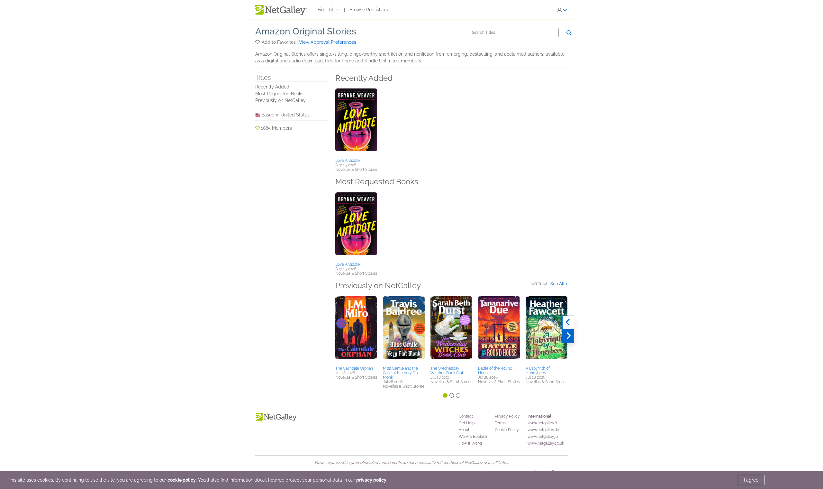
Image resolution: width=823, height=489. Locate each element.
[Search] (569, 32)
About (464, 430)
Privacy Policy (507, 416)
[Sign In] (562, 10)
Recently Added (272, 86)
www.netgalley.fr (542, 423)
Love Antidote (347, 160)
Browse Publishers (368, 9)
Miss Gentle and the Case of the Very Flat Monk (401, 373)
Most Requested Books (279, 93)
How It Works (471, 443)
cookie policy (181, 480)
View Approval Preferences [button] (327, 42)
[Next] (568, 336)
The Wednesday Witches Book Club (447, 370)
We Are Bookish (473, 436)
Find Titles (328, 9)
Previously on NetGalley (280, 100)
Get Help (467, 423)
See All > (559, 283)
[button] (258, 42)
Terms (500, 423)
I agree (751, 480)
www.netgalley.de (543, 430)
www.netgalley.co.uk (546, 443)
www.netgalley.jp (543, 436)
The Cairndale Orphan (354, 368)
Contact (466, 416)
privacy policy (371, 480)
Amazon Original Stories (305, 31)
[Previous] (568, 322)
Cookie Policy (507, 430)
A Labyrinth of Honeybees (538, 370)
